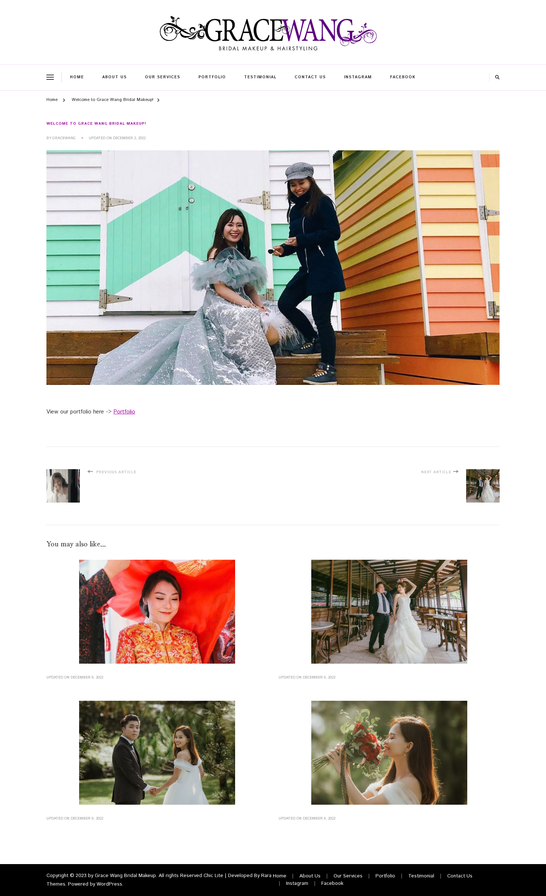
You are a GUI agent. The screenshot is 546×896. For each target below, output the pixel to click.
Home (77, 77)
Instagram (358, 77)
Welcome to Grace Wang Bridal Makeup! (96, 123)
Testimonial (260, 77)
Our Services (162, 77)
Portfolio (212, 77)
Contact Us (310, 77)
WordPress (109, 884)
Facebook (402, 77)
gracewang (64, 138)
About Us (114, 77)
